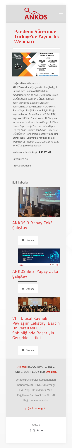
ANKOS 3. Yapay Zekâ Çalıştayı (32, 225)
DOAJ (27, 371)
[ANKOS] (36, 12)
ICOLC (32, 366)
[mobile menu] (61, 12)
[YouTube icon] (38, 430)
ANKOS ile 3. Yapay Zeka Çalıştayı (35, 273)
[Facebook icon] (30, 430)
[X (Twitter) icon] (34, 430)
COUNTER (39, 371)
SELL (51, 366)
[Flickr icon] (41, 430)
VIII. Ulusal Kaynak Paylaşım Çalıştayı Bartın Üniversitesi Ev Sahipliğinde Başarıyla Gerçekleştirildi (36, 328)
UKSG (18, 371)
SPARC (41, 366)
